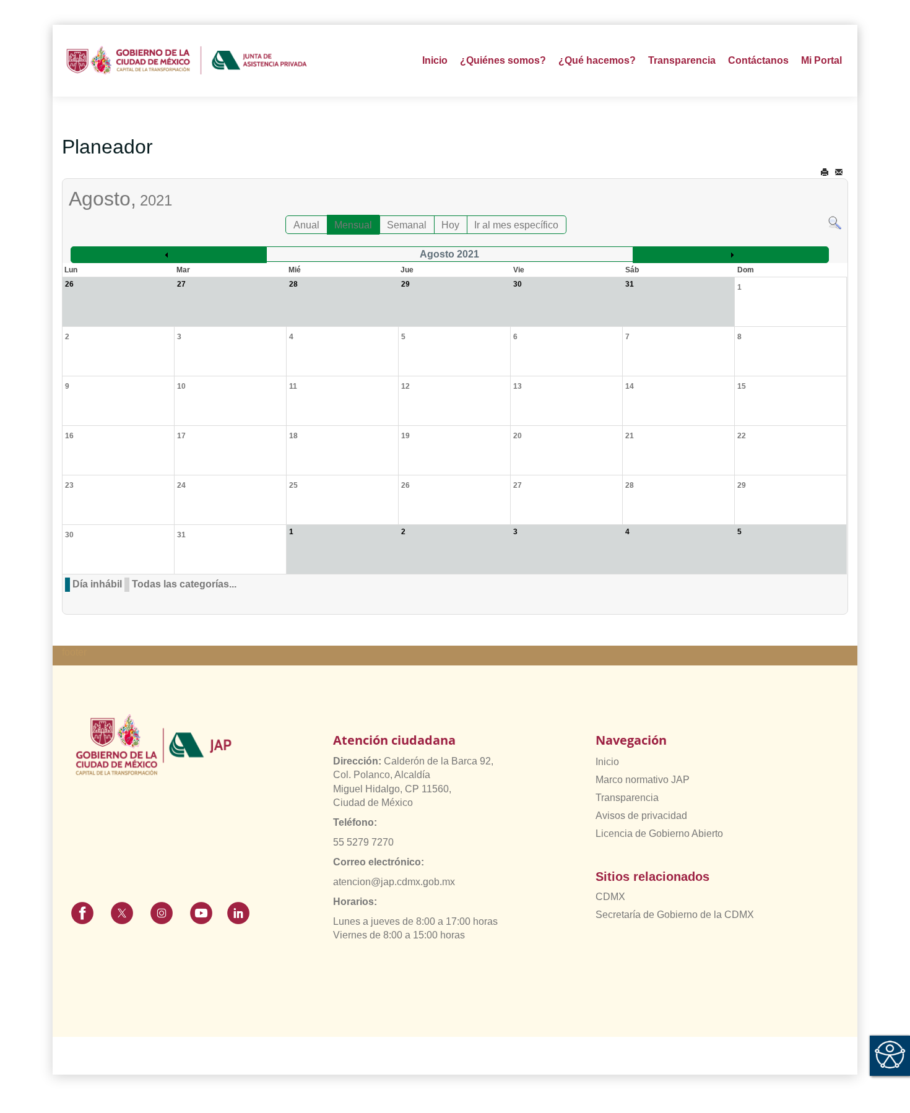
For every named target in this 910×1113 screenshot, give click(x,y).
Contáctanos (758, 60)
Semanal (407, 225)
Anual (306, 225)
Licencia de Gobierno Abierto (659, 833)
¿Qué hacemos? (597, 60)
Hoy (450, 225)
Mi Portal (821, 60)
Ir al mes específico (516, 225)
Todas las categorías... (184, 584)
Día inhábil (97, 584)
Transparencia (627, 797)
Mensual (353, 225)
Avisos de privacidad (641, 815)
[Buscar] (834, 222)
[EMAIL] (839, 172)
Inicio (435, 60)
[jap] (186, 60)
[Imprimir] (824, 172)
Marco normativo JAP (643, 779)
